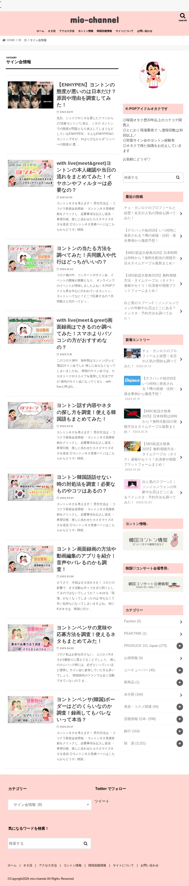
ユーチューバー (139, 670)
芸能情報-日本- (140, 719)
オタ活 (52, 31)
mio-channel (94, 19)
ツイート (101, 801)
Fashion (132, 621)
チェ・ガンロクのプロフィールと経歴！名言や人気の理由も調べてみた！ (150, 213)
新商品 (131, 682)
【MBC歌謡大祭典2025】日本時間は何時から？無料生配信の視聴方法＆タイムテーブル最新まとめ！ (150, 258)
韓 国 (135, 743)
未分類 (133, 694)
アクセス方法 (66, 31)
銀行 (132, 731)
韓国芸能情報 (104, 31)
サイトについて (124, 31)
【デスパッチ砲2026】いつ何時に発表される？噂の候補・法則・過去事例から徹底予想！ (150, 235)
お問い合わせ (144, 31)
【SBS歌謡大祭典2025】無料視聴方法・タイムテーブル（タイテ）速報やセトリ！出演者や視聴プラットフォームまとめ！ (150, 283)
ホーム (40, 31)
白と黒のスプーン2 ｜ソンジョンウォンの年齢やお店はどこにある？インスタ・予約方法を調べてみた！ (151, 310)
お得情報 (133, 658)
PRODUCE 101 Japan (145, 646)
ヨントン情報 (85, 31)
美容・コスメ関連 (141, 706)
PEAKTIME (135, 633)
